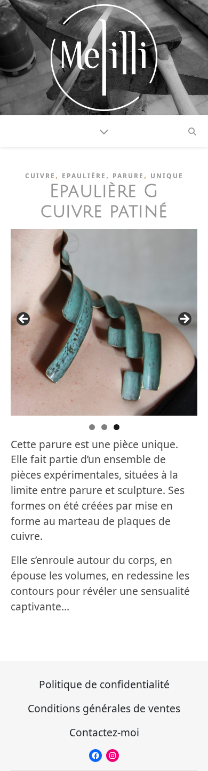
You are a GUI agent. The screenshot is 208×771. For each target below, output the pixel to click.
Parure (128, 175)
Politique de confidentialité (104, 684)
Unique (166, 175)
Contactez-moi (104, 732)
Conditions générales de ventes (104, 708)
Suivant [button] (184, 320)
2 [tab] (104, 427)
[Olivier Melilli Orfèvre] (104, 57)
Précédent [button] (24, 320)
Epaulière (84, 175)
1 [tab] (92, 427)
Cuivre (40, 175)
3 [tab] (116, 427)
